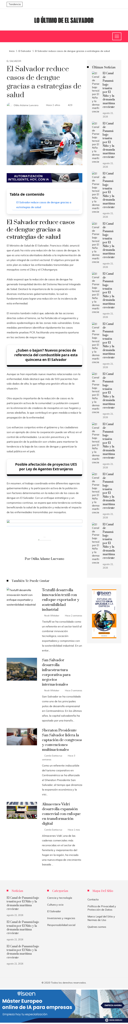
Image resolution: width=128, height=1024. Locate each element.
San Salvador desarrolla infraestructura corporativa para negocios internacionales (56, 672)
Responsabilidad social (61, 925)
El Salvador (14, 61)
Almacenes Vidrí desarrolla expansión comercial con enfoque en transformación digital (61, 814)
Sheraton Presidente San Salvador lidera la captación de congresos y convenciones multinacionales (62, 740)
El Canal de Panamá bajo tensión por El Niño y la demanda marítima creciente (109, 90)
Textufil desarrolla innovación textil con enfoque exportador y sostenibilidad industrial (60, 600)
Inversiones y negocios (61, 918)
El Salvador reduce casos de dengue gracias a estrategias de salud (43, 205)
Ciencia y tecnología (59, 897)
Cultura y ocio (55, 904)
